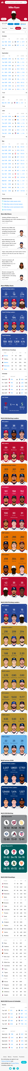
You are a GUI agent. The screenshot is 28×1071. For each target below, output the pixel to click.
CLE (18, 153)
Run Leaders (5, 509)
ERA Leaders (5, 649)
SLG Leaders (5, 555)
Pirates (6, 913)
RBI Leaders (5, 443)
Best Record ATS (7, 816)
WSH (22, 1017)
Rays (5, 943)
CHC (11, 1017)
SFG (22, 1041)
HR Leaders (5, 421)
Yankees (6, 946)
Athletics (6, 991)
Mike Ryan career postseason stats (13, 207)
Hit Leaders (5, 487)
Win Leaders (5, 605)
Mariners (22, 407)
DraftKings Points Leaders (9, 787)
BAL (18, 116)
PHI (12, 379)
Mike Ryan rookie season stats (12, 201)
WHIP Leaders (6, 671)
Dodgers (6, 922)
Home (5, 1057)
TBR (12, 1034)
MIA (22, 1010)
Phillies (4, 19)
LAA (22, 383)
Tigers (6, 972)
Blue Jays (6, 956)
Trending (15, 1057)
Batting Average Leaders (9, 465)
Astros (6, 981)
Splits (24, 28)
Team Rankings (6, 335)
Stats (11, 28)
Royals (6, 976)
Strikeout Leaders (7, 627)
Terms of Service (6, 1061)
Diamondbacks (8, 929)
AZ (22, 393)
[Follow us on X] (17, 1068)
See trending (7, 210)
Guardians (7, 965)
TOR (22, 1024)
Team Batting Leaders (8, 289)
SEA (22, 379)
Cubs (5, 906)
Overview (4, 28)
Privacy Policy (15, 1063)
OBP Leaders (5, 533)
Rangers (6, 985)
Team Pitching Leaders (8, 312)
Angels (6, 995)
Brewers (6, 903)
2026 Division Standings (9, 350)
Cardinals (6, 909)
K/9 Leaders (5, 693)
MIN (17, 103)
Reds (5, 916)
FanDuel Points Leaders (8, 763)
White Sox (7, 962)
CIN (12, 1041)
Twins (5, 969)
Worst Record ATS (7, 846)
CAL (18, 59)
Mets (5, 369)
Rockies (6, 935)
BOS (11, 1024)
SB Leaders (5, 578)
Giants (6, 932)
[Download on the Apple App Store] (10, 1068)
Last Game (5, 397)
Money (9, 1057)
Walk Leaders (6, 736)
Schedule (4, 373)
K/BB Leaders (6, 715)
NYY (18, 42)
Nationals (6, 366)
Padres (6, 925)
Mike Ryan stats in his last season (13, 204)
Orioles (6, 953)
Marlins (6, 362)
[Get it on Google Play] (14, 1068)
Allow (23, 1062)
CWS (18, 123)
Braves (6, 355)
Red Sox (6, 950)
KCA (18, 65)
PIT (11, 1010)
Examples (21, 1057)
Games (18, 28)
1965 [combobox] (3, 32)
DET (18, 160)
